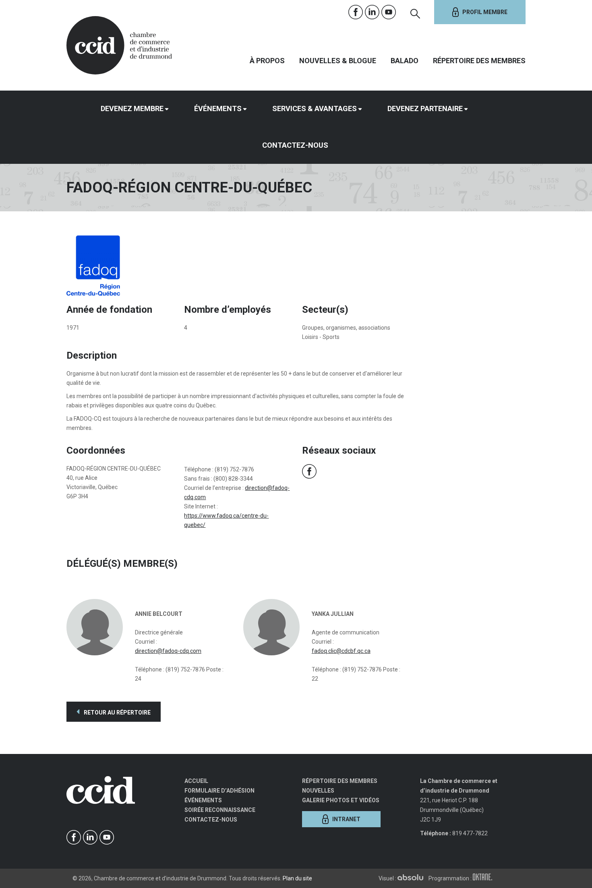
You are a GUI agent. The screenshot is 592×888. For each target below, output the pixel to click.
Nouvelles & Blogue (337, 60)
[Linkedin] (372, 12)
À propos (267, 60)
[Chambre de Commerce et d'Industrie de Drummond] (119, 44)
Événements (218, 108)
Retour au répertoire (117, 712)
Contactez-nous (295, 145)
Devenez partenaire (425, 108)
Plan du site (297, 878)
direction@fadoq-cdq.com (168, 651)
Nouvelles (318, 790)
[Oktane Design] (484, 878)
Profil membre (484, 12)
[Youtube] (388, 12)
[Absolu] (412, 878)
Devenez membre (132, 108)
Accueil (196, 781)
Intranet (346, 819)
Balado (404, 60)
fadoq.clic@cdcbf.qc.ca (341, 651)
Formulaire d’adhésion (219, 790)
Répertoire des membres (479, 60)
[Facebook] (355, 12)
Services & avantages (314, 108)
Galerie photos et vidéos (340, 800)
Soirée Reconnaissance (219, 810)
